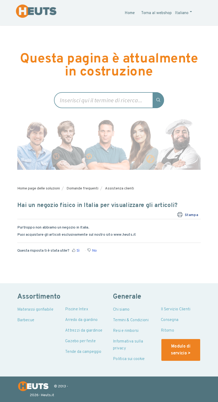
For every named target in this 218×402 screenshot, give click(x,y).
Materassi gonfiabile (35, 309)
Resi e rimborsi (126, 330)
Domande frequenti (82, 188)
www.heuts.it (125, 234)
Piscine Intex (76, 309)
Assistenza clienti (119, 188)
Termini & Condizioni (131, 320)
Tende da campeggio (83, 351)
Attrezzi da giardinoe (83, 330)
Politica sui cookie (129, 359)
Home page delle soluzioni (38, 188)
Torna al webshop (156, 13)
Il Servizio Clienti (176, 309)
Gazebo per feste (80, 341)
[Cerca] (158, 100)
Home (130, 13)
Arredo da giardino (81, 320)
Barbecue (25, 320)
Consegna (169, 320)
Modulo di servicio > (181, 350)
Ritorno (167, 330)
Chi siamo (121, 309)
